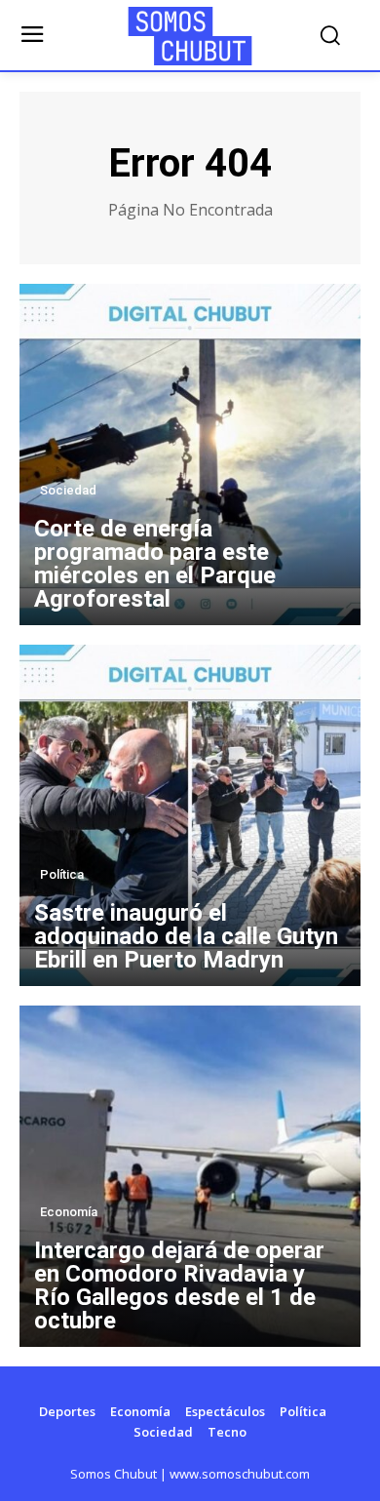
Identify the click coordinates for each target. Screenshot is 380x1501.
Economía (68, 1212)
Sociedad (68, 490)
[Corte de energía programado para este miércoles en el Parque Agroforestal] (190, 454)
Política (62, 874)
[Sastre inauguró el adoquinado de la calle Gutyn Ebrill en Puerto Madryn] (190, 815)
